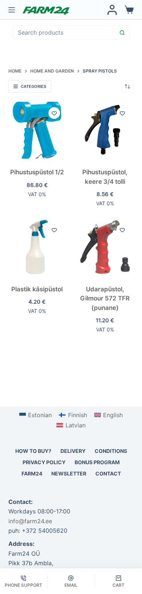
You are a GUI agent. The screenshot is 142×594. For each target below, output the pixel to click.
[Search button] (122, 32)
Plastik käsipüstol (37, 289)
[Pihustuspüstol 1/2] (37, 130)
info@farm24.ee (30, 521)
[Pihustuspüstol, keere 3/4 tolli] (105, 130)
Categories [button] (33, 86)
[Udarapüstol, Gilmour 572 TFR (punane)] (105, 247)
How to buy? (33, 451)
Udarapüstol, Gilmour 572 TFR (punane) (105, 298)
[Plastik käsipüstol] (37, 247)
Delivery (73, 451)
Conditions (111, 451)
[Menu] (11, 10)
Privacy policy (44, 462)
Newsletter (68, 473)
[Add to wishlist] (54, 113)
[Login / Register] (112, 10)
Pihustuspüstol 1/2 (37, 172)
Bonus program (97, 462)
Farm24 (31, 473)
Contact (108, 473)
